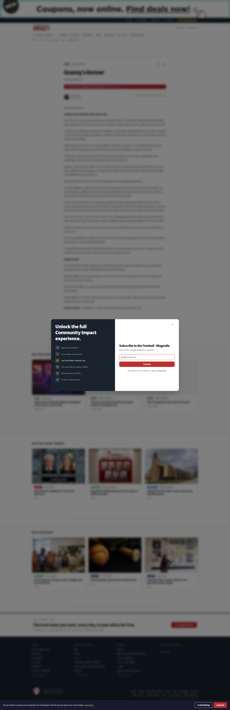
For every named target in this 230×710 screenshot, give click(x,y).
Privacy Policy (162, 370)
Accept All (220, 705)
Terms (153, 370)
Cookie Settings (204, 705)
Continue (147, 364)
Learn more (89, 705)
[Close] (172, 324)
